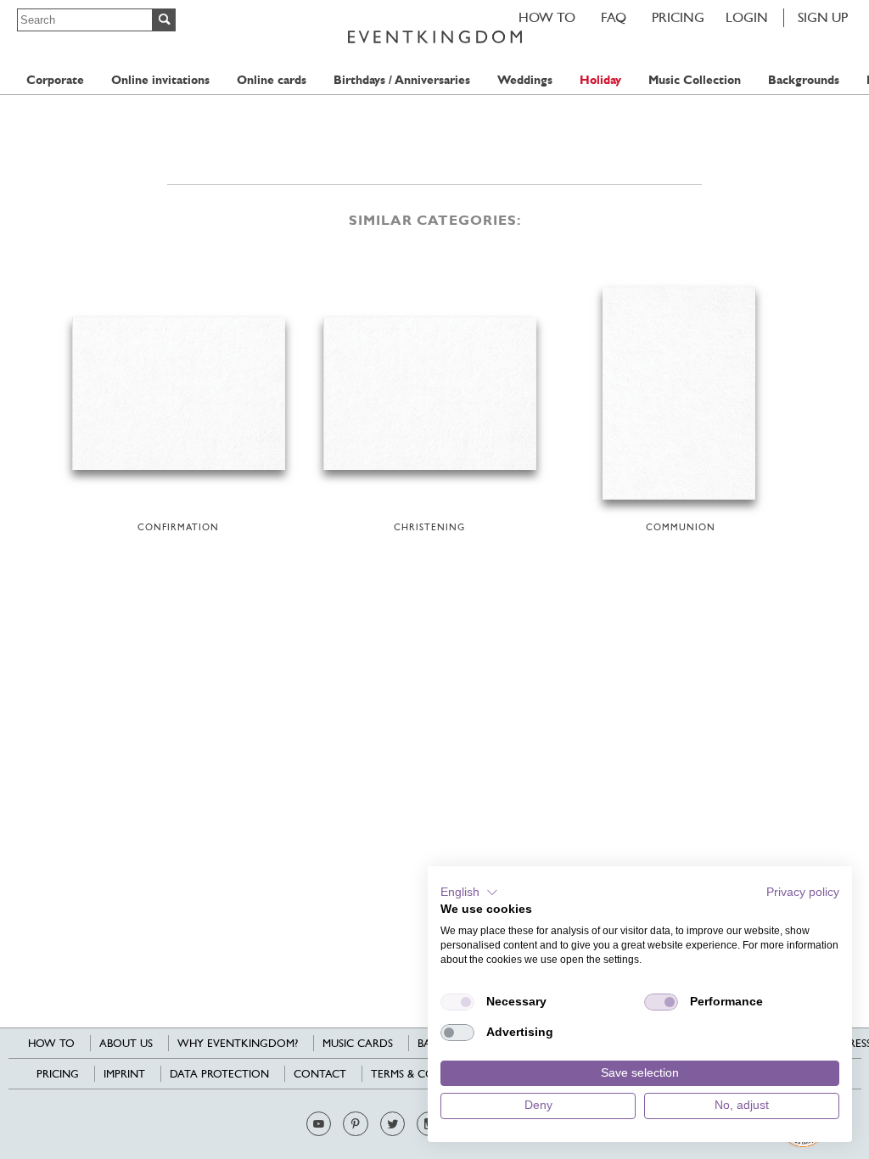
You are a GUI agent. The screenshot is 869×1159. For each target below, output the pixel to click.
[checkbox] (457, 1002)
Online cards (271, 80)
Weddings (524, 80)
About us (126, 1043)
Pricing (678, 17)
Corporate (55, 80)
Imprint (124, 1073)
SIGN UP (823, 17)
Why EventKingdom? (237, 1043)
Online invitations (160, 80)
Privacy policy (802, 892)
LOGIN (747, 17)
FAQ (613, 17)
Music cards (357, 1043)
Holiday (600, 80)
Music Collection (694, 80)
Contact (320, 1073)
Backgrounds (803, 80)
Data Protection (219, 1073)
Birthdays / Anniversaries (402, 80)
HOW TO (547, 17)
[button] (469, 892)
